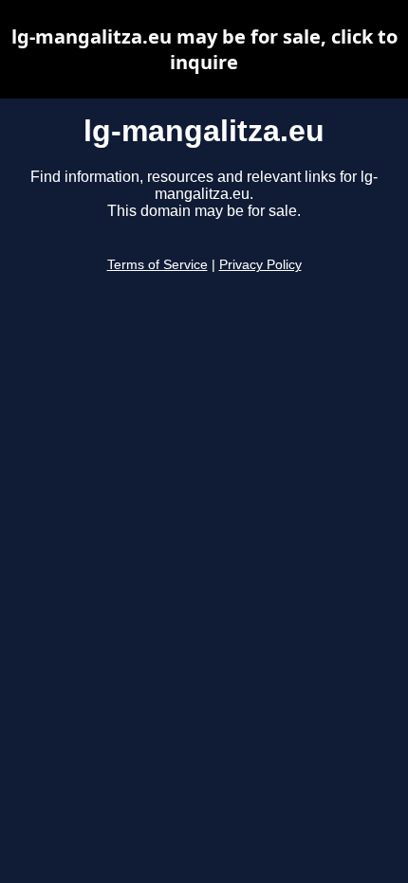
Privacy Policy (260, 265)
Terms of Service (157, 265)
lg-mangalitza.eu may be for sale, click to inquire (204, 49)
